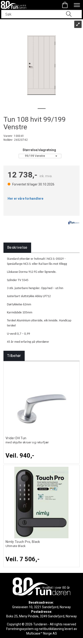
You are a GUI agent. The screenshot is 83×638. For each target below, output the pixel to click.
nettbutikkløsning (51, 629)
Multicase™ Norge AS (41, 633)
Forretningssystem (20, 629)
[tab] (17, 248)
